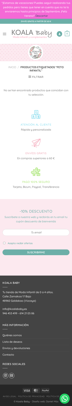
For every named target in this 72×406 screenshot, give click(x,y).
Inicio (12, 67)
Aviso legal (10, 396)
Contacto (8, 354)
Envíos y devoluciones (16, 348)
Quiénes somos (12, 335)
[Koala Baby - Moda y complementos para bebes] (31, 34)
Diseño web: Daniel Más (45, 401)
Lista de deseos (12, 341)
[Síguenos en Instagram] (5, 375)
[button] (65, 399)
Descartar (41, 15)
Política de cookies (57, 396)
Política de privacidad (31, 396)
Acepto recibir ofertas (20, 243)
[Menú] (5, 34)
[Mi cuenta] (59, 34)
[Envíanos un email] (11, 375)
